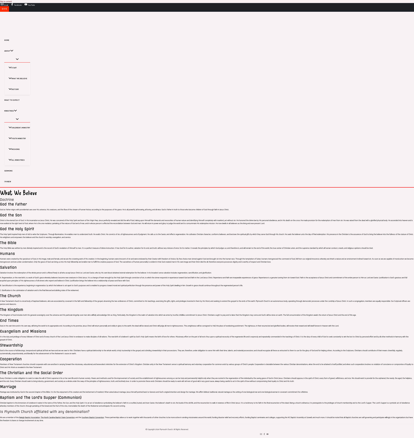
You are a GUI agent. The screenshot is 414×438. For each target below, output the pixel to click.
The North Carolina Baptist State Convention (58, 417)
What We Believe (19, 78)
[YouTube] (267, 434)
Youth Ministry (18, 138)
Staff (14, 68)
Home (6, 40)
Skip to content (6, 1)
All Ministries (18, 160)
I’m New (7, 181)
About (7, 51)
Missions (15, 149)
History (15, 89)
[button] (4, 9)
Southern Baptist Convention (93, 417)
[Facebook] (264, 434)
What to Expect (12, 100)
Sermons (8, 171)
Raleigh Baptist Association (29, 417)
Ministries (9, 111)
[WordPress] (261, 434)
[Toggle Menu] (17, 59)
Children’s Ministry (20, 127)
